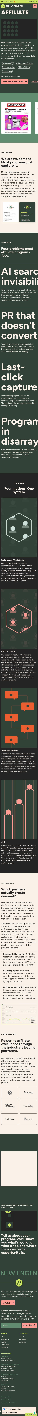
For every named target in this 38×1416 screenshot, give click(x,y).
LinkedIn (21, 1337)
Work (3, 1337)
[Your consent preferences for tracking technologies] (34, 1412)
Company (4, 1347)
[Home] (12, 6)
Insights (3, 1342)
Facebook (22, 1339)
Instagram (22, 1342)
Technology (5, 1345)
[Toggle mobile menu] (35, 6)
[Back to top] (19, 1273)
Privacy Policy (6, 1397)
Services (4, 1339)
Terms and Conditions (8, 1403)
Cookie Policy (6, 1400)
